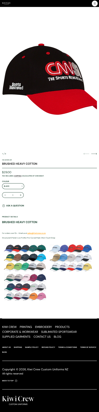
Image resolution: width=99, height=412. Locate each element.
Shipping (17, 176)
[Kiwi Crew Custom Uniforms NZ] (6, 3)
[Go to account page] (89, 4)
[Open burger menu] (95, 3)
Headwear (7, 160)
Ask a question (15, 205)
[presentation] (49, 80)
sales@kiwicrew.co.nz (36, 233)
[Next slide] (94, 154)
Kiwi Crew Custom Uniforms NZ (47, 369)
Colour (5, 181)
